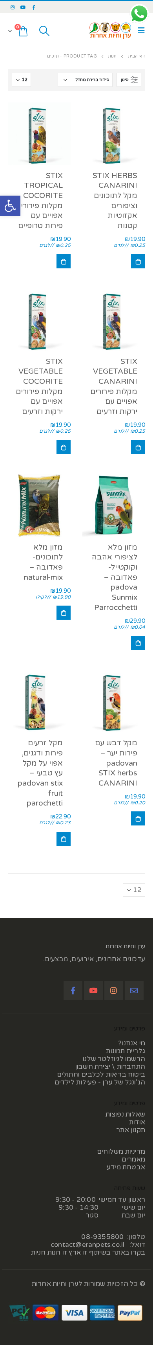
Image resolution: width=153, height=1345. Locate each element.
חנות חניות (46, 1252)
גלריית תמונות (125, 1051)
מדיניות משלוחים (121, 1151)
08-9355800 (102, 1237)
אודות (137, 1122)
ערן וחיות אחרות (125, 946)
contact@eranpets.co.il (87, 1245)
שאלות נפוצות (125, 1114)
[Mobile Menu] (139, 31)
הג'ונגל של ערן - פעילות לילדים (100, 1082)
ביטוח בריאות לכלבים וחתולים (101, 1074)
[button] (10, 206)
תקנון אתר (130, 1130)
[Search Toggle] (44, 31)
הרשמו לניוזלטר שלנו (114, 1059)
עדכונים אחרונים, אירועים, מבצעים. (94, 959)
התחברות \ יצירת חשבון (110, 1067)
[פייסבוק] (33, 7)
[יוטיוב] (23, 7)
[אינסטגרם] (12, 7)
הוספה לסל (138, 261)
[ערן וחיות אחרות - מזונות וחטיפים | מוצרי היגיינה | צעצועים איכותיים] (110, 30)
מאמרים (133, 1159)
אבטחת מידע (126, 1167)
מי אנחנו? (131, 1043)
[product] (113, 133)
